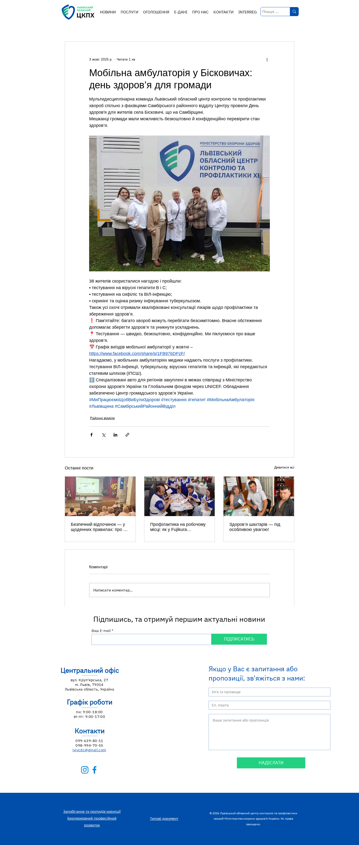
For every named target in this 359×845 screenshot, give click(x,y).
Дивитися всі (284, 467)
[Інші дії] (267, 59)
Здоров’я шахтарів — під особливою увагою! (254, 527)
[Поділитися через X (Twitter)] (103, 434)
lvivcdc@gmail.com (89, 750)
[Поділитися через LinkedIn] (115, 434)
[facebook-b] (94, 770)
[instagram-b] (84, 770)
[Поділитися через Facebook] (91, 434)
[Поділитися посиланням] (127, 434)
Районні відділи (102, 418)
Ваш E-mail (101, 630)
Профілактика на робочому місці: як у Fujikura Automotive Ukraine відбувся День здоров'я (179, 527)
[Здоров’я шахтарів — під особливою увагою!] (258, 496)
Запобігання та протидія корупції (92, 811)
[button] (129, 12)
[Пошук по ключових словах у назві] (294, 11)
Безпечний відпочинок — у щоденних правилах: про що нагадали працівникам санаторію (100, 527)
